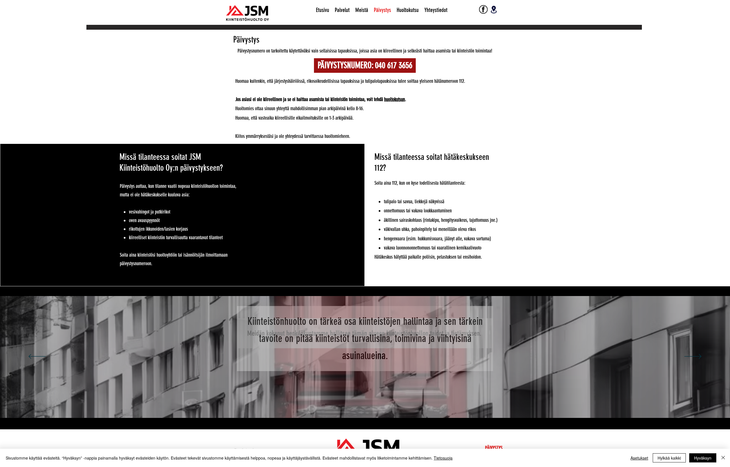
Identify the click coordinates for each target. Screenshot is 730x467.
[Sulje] (723, 457)
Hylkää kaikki (669, 458)
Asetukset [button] (639, 458)
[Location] (493, 9)
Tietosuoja (443, 458)
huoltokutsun (394, 99)
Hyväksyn (702, 458)
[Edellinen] (37, 357)
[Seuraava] (692, 357)
